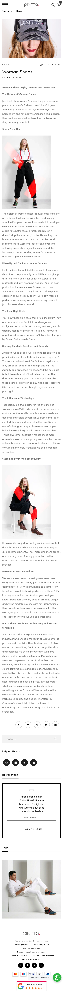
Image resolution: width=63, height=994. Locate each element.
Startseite (7, 11)
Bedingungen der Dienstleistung (31, 940)
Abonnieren (33, 828)
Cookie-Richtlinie (18, 955)
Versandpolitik (42, 944)
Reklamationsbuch (31, 959)
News (19, 11)
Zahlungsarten (21, 944)
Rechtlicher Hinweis (43, 955)
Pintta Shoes (14, 77)
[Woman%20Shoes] (28, 724)
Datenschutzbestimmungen (31, 952)
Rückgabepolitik (31, 948)
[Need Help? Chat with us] (57, 977)
